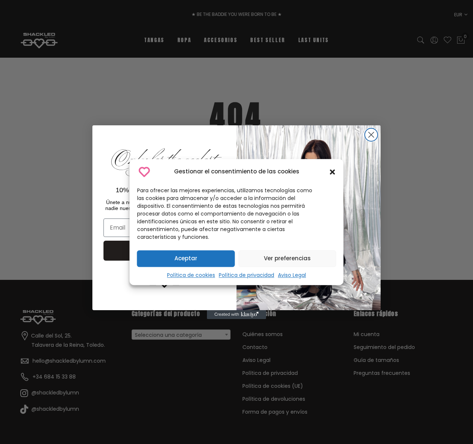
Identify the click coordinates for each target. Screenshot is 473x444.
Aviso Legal (292, 275)
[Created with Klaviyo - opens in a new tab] (236, 314)
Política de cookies (191, 275)
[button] (332, 172)
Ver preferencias (287, 258)
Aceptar (185, 258)
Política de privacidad (246, 275)
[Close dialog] (371, 134)
